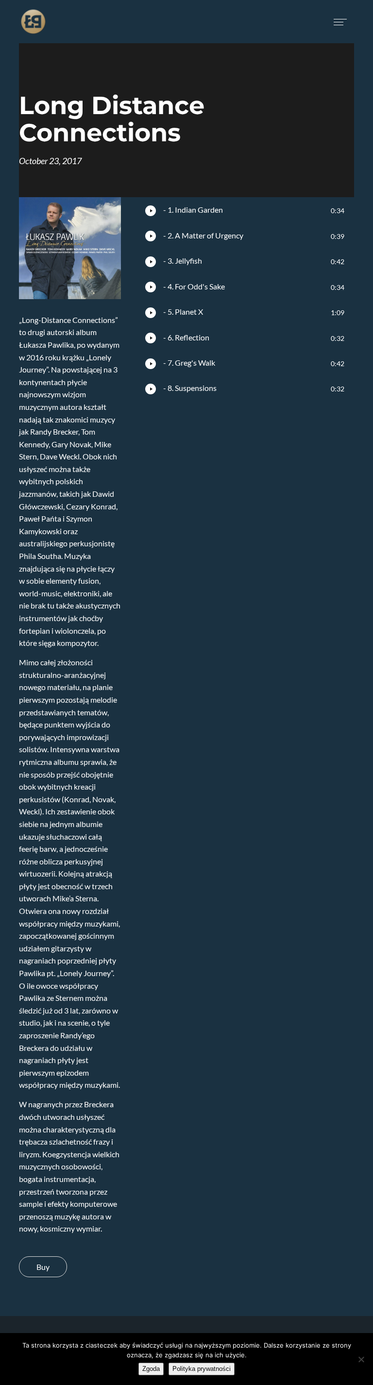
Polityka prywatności (201, 1368)
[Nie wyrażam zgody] (361, 1359)
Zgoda (151, 1368)
